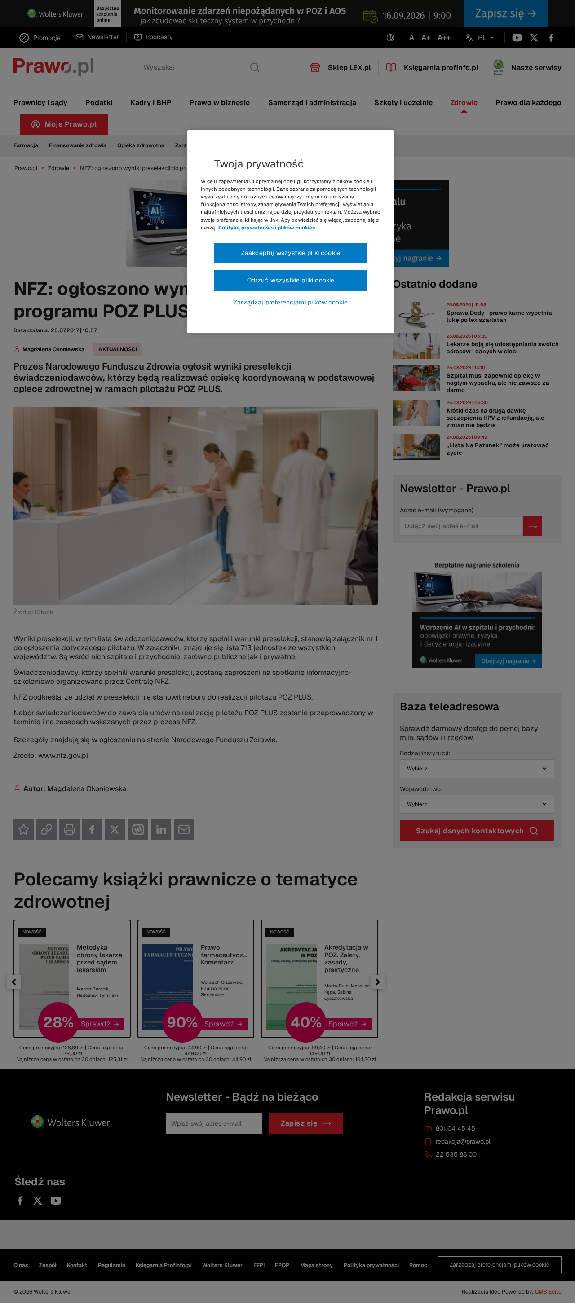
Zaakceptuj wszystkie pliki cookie (290, 253)
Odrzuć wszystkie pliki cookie (291, 280)
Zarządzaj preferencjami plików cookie (291, 302)
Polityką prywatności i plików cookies (266, 228)
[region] (290, 231)
